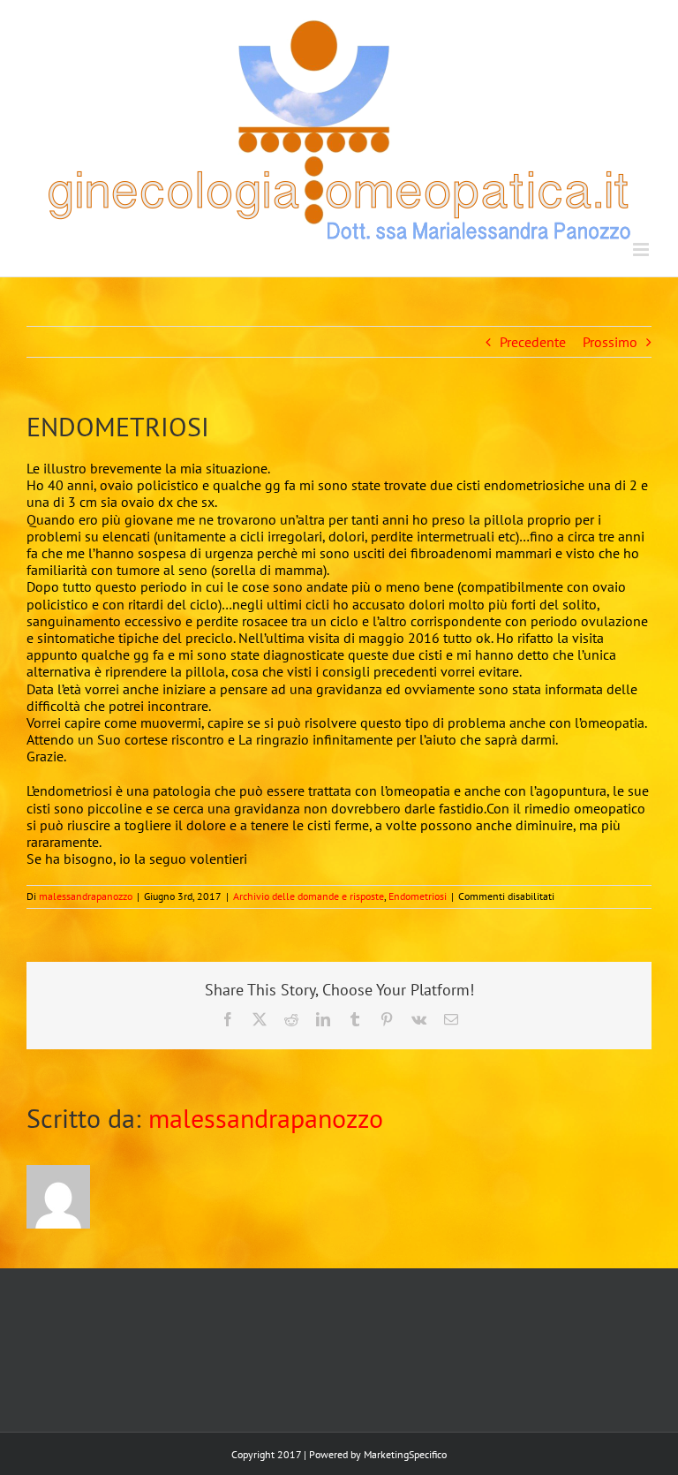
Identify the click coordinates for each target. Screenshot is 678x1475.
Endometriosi (417, 896)
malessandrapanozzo (85, 896)
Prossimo (610, 342)
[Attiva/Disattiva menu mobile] (642, 249)
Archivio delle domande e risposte (308, 896)
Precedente (533, 342)
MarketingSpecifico (405, 1454)
